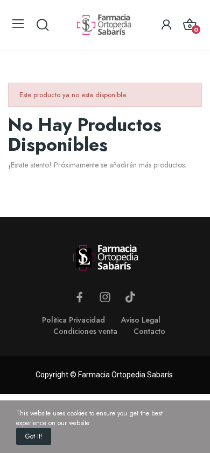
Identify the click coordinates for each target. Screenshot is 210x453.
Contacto (149, 331)
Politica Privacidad (73, 320)
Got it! (33, 436)
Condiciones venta (85, 331)
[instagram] (105, 297)
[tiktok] (130, 297)
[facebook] (80, 297)
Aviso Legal (140, 320)
